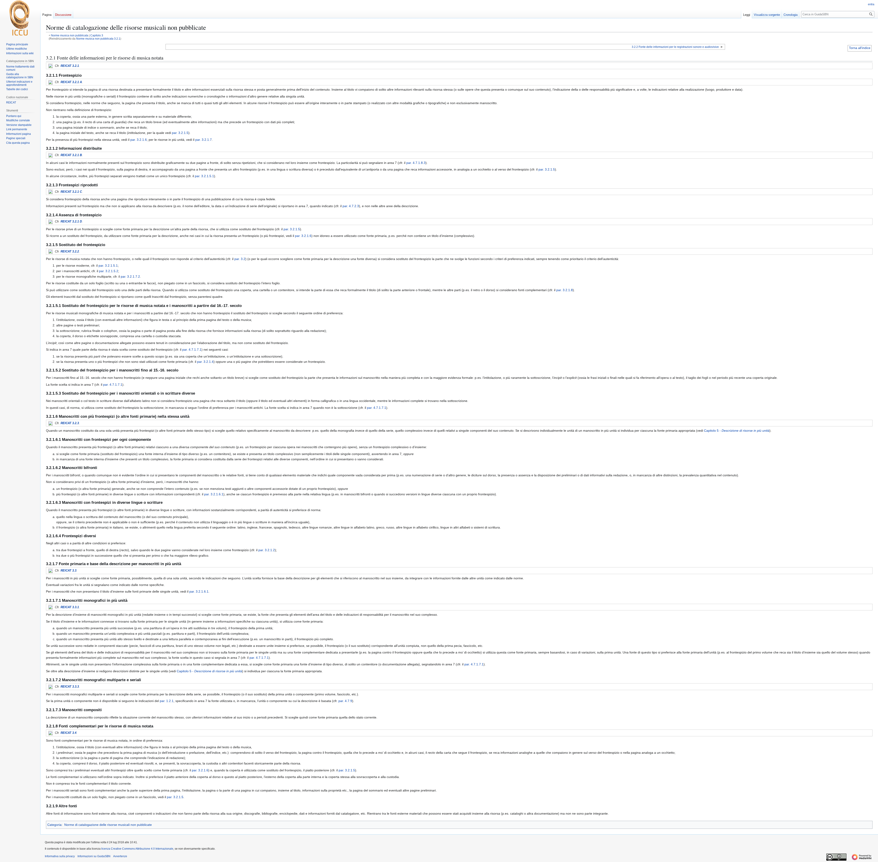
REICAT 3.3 (68, 570)
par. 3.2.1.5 (180, 133)
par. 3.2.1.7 (203, 139)
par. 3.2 (239, 259)
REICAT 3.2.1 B (71, 155)
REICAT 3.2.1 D (71, 221)
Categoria (54, 825)
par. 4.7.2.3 (351, 206)
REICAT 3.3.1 (70, 607)
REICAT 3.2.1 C (71, 191)
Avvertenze (120, 856)
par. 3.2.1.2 (266, 550)
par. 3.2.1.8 (564, 290)
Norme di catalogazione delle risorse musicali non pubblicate (108, 825)
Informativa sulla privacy (60, 856)
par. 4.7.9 (345, 701)
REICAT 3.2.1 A (71, 82)
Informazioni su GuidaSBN (94, 856)
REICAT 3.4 (68, 733)
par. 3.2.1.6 (138, 139)
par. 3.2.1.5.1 (204, 176)
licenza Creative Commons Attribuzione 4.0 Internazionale (137, 848)
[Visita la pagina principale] (20, 18)
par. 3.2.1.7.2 (130, 276)
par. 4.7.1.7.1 (191, 349)
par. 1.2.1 (167, 701)
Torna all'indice (859, 48)
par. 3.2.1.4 (205, 361)
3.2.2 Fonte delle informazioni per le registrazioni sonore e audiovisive (675, 46)
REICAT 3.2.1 (70, 66)
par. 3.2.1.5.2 (108, 271)
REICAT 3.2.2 (70, 251)
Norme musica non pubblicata (69, 35)
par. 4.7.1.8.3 (416, 163)
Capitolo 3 (96, 35)
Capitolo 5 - (736, 430)
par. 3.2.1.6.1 (213, 494)
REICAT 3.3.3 (70, 686)
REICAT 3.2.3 (70, 423)
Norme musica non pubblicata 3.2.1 (98, 38)
